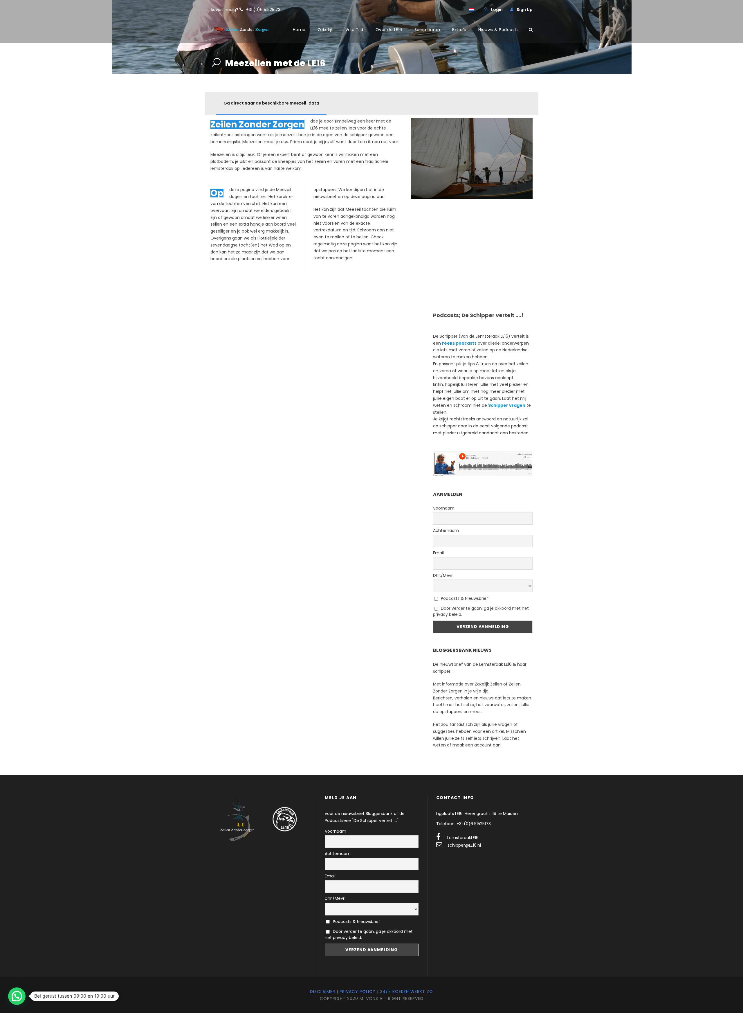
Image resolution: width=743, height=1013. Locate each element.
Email (438, 553)
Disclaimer (322, 991)
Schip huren (427, 30)
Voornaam (444, 508)
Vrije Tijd (354, 30)
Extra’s (459, 30)
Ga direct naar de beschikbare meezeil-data (271, 103)
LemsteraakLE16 (463, 838)
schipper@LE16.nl (464, 845)
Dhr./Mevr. (443, 575)
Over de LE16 (389, 30)
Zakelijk (325, 30)
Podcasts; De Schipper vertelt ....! (478, 315)
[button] (17, 996)
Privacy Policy (358, 991)
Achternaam (446, 530)
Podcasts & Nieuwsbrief (464, 598)
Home (299, 30)
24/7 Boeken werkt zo (406, 991)
